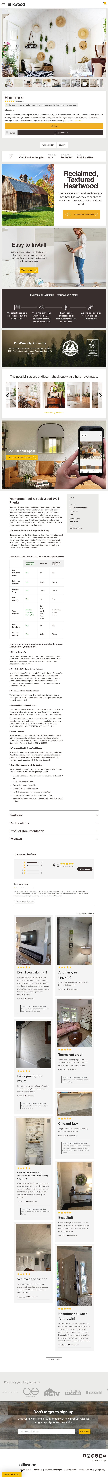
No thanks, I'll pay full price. (33, 757)
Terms (35, 769)
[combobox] (20, 739)
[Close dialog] (92, 706)
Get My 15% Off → (33, 752)
